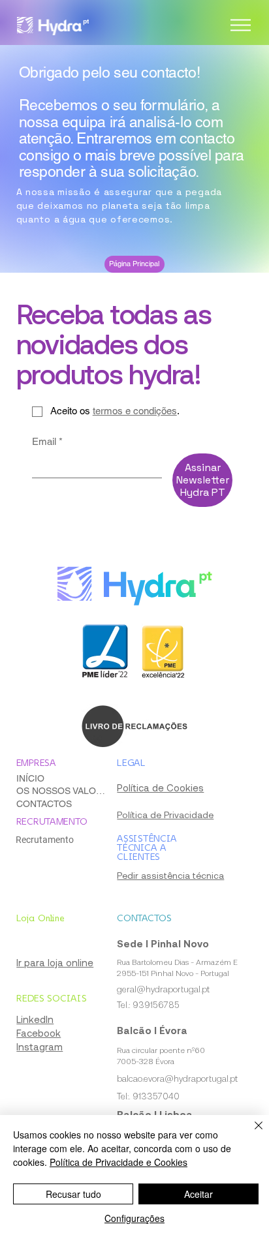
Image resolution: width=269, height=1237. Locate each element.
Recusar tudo (73, 1193)
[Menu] (241, 25)
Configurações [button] (134, 1218)
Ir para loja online (54, 962)
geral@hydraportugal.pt (163, 989)
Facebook (38, 1033)
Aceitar (198, 1193)
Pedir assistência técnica (170, 875)
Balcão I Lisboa (155, 1114)
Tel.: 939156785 (148, 1005)
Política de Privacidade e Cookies (118, 1161)
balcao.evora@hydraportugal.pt (177, 1078)
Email (47, 441)
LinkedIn (35, 1019)
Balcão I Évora (152, 1030)
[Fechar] (250, 1133)
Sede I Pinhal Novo (163, 943)
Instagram (39, 1046)
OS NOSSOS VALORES (61, 791)
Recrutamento (45, 839)
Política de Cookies (160, 787)
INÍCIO (30, 778)
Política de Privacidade (165, 814)
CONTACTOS (44, 804)
